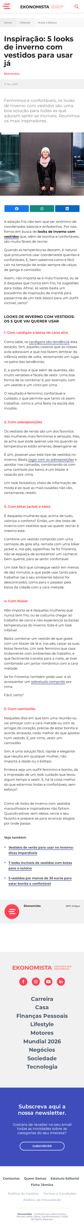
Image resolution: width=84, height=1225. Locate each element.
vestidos (11, 236)
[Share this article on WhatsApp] (42, 208)
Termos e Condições (59, 1194)
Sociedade (42, 1058)
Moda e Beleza (47, 22)
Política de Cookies (23, 1194)
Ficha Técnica (42, 1185)
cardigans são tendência (49, 342)
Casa (42, 1007)
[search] (77, 7)
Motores (42, 1033)
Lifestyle (24, 22)
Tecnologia (42, 1066)
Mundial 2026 (42, 1041)
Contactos (11, 1178)
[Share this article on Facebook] (16, 208)
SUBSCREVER (42, 1146)
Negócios (42, 1049)
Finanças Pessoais (42, 1016)
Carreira (42, 999)
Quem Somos (35, 1178)
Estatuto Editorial (65, 1178)
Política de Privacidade (42, 1200)
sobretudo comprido (48, 682)
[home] (42, 6)
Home (8, 22)
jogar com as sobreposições (51, 459)
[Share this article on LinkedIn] (67, 208)
